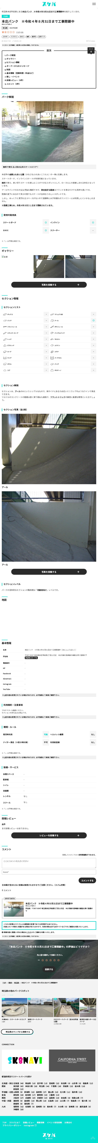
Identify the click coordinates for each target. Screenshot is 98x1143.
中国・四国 (6, 1100)
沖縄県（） (19, 1109)
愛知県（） (19, 1095)
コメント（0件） (14, 83)
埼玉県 (5, 28)
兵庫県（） (31, 1097)
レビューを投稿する (49, 835)
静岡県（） (42, 1095)
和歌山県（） (78, 1097)
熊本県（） (52, 1106)
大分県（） (63, 1106)
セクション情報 (13, 62)
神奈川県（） (32, 1086)
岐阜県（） (31, 1095)
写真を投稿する (49, 284)
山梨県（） (18, 1092)
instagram (29, 1125)
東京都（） (19, 1086)
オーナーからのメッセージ (18, 66)
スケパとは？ (14, 1122)
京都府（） (42, 1097)
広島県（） (53, 1100)
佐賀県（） (30, 1106)
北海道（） (19, 1083)
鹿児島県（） (86, 1106)
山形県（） (77, 1083)
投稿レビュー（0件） (15, 80)
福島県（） (88, 1083)
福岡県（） (19, 1106)
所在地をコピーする (31, 658)
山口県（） (65, 1100)
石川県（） (65, 1092)
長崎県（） (41, 1106)
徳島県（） (76, 1100)
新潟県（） (30, 1092)
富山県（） (53, 1092)
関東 (3, 1086)
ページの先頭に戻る (92, 1137)
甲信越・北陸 (7, 1092)
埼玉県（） (44, 1086)
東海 (3, 1095)
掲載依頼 (40, 1122)
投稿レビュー (28, 1122)
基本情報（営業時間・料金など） (21, 73)
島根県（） (30, 1100)
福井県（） (77, 1092)
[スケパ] (49, 3)
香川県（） (87, 1100)
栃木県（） (80, 1086)
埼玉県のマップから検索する (18, 1031)
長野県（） (41, 1092)
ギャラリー (11, 58)
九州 (3, 1106)
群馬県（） (19, 1089)
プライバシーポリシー (12, 1125)
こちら (29, 932)
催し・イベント (13, 76)
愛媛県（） (18, 1103)
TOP (5, 1122)
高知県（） (29, 1103)
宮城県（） (54, 1083)
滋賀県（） (54, 1097)
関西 (3, 1097)
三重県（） (54, 1095)
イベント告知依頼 (54, 1122)
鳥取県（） (18, 1100)
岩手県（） (42, 1083)
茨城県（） (68, 1086)
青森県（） (31, 1083)
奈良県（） (66, 1097)
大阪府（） (19, 1097)
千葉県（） (56, 1086)
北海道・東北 (7, 1083)
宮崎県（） (74, 1106)
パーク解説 (10, 55)
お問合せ (68, 1122)
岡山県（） (41, 1100)
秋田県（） (66, 1083)
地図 (8, 69)
